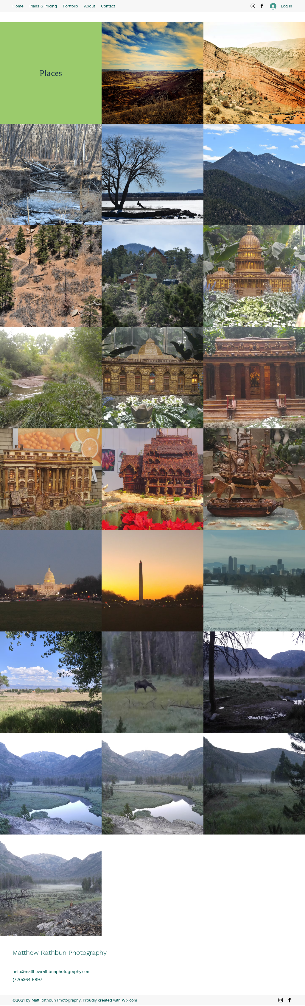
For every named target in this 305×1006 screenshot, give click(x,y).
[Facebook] (262, 6)
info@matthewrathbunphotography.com (52, 971)
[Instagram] (253, 6)
